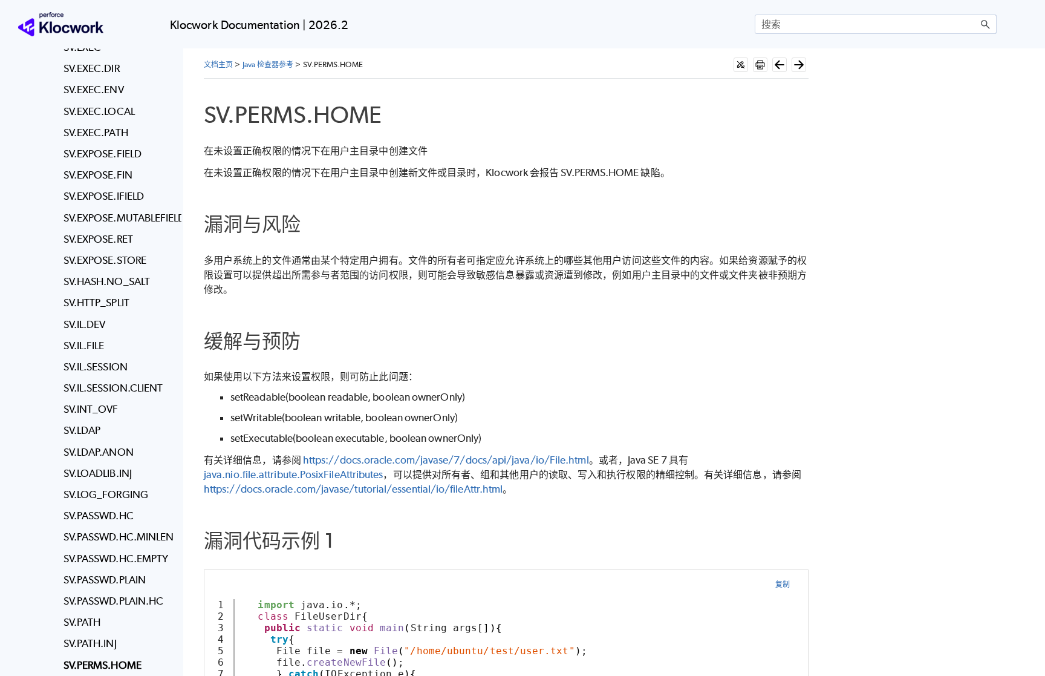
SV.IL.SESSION (95, 367)
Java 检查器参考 (268, 64)
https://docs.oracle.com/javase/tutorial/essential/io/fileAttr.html (353, 489)
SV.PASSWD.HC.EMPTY (115, 559)
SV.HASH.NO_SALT (106, 281)
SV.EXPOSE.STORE (104, 260)
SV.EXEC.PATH (95, 132)
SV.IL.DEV (84, 324)
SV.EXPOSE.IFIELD (103, 196)
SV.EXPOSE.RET (98, 239)
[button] (986, 24)
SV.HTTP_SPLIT (96, 303)
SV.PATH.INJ (90, 643)
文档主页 (218, 64)
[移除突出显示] (741, 64)
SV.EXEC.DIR (91, 68)
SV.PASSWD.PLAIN (104, 580)
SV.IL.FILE (84, 346)
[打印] (760, 64)
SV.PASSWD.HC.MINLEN (118, 537)
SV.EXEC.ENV (93, 90)
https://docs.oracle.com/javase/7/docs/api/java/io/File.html (446, 460)
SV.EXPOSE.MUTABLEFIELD (119, 218)
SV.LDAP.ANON (98, 452)
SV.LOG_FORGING (105, 494)
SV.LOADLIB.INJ (97, 473)
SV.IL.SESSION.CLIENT (113, 388)
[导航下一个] (799, 64)
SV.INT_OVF (91, 409)
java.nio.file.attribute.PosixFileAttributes (293, 474)
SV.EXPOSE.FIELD (102, 154)
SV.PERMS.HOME (102, 665)
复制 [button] (782, 584)
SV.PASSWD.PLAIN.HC (113, 601)
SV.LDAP (82, 430)
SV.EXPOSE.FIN (97, 175)
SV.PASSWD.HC (98, 516)
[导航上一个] (779, 64)
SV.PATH (82, 622)
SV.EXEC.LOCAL (99, 111)
